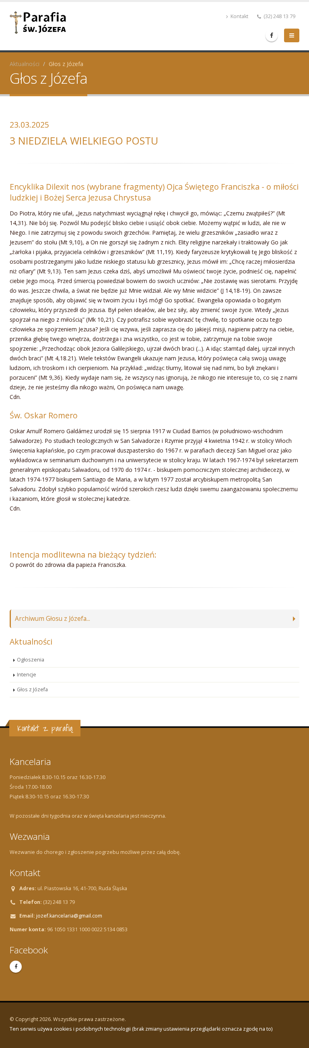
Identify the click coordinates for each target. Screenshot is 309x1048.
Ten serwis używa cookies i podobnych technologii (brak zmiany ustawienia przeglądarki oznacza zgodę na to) (141, 1028)
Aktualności (24, 64)
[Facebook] (272, 35)
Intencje (26, 674)
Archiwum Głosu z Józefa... (52, 618)
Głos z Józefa (32, 689)
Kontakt (238, 16)
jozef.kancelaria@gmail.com (69, 915)
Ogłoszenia (30, 659)
